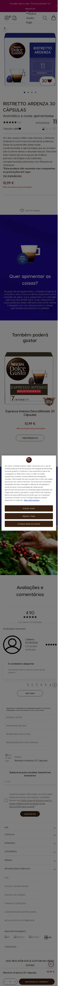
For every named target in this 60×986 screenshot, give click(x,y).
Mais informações (32, 500)
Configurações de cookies (29, 524)
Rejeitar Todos (29, 516)
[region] (28, 493)
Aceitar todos (29, 508)
